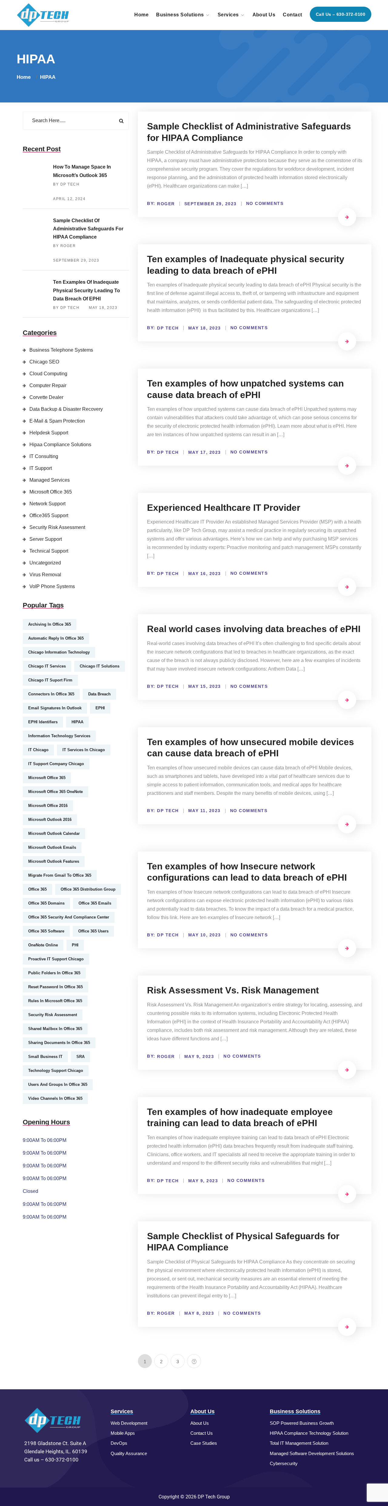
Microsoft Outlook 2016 (50, 819)
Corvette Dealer (46, 397)
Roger (166, 203)
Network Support (47, 503)
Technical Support (48, 551)
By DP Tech (66, 184)
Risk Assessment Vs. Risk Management (233, 990)
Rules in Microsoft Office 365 (55, 1001)
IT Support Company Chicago (56, 763)
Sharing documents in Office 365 (59, 1042)
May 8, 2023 (199, 1313)
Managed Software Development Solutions (312, 1453)
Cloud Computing (48, 373)
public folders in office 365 (54, 973)
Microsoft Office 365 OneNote (55, 791)
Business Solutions (180, 14)
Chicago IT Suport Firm (50, 680)
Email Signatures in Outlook (55, 708)
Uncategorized (45, 562)
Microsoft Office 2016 (48, 805)
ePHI (100, 708)
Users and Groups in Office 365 (57, 1084)
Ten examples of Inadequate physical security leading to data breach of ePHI (86, 290)
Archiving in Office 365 (49, 624)
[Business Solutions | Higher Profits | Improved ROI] (43, 14)
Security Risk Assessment (57, 527)
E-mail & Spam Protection (57, 420)
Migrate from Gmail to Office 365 (59, 875)
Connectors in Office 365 (51, 694)
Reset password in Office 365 (55, 987)
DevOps (119, 1443)
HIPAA (47, 77)
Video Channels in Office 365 (55, 1098)
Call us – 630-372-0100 (340, 14)
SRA (80, 1056)
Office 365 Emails (95, 903)
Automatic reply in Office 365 (56, 638)
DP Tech (168, 328)
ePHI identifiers (43, 722)
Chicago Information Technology (59, 652)
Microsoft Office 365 (50, 491)
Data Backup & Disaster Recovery (66, 409)
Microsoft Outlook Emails (52, 847)
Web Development (129, 1423)
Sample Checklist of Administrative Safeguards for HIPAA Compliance (88, 228)
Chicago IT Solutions (99, 666)
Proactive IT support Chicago (56, 959)
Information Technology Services (59, 736)
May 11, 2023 (204, 810)
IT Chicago (38, 750)
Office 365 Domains (46, 903)
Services (228, 14)
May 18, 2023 (103, 308)
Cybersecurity (284, 1463)
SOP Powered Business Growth (302, 1423)
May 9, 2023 (199, 1056)
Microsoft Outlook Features (53, 861)
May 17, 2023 (204, 452)
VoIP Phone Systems (52, 586)
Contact (292, 14)
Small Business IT (45, 1056)
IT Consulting (43, 456)
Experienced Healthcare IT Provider (223, 508)
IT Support (40, 468)
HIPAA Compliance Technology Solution (309, 1433)
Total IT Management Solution (299, 1443)
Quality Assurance (129, 1453)
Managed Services (49, 480)
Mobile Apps (123, 1433)
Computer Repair (47, 385)
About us (264, 14)
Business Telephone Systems (61, 350)
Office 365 (37, 889)
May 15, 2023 (204, 686)
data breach (99, 694)
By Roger (64, 246)
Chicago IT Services (47, 666)
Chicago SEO (44, 361)
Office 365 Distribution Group (88, 889)
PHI (75, 945)
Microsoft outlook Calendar (54, 833)
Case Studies (203, 1443)
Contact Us (201, 1433)
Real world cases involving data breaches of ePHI (253, 629)
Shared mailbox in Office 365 (55, 1028)
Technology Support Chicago (55, 1070)
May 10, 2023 (204, 934)
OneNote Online (43, 945)
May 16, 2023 (204, 573)
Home (141, 14)
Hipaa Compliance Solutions (60, 444)
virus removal (45, 574)
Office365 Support (48, 515)
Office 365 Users (93, 931)
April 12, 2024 (69, 199)
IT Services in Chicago (83, 750)
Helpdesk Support (48, 432)
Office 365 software (46, 931)
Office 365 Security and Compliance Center (68, 917)
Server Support (45, 539)
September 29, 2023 (76, 260)
